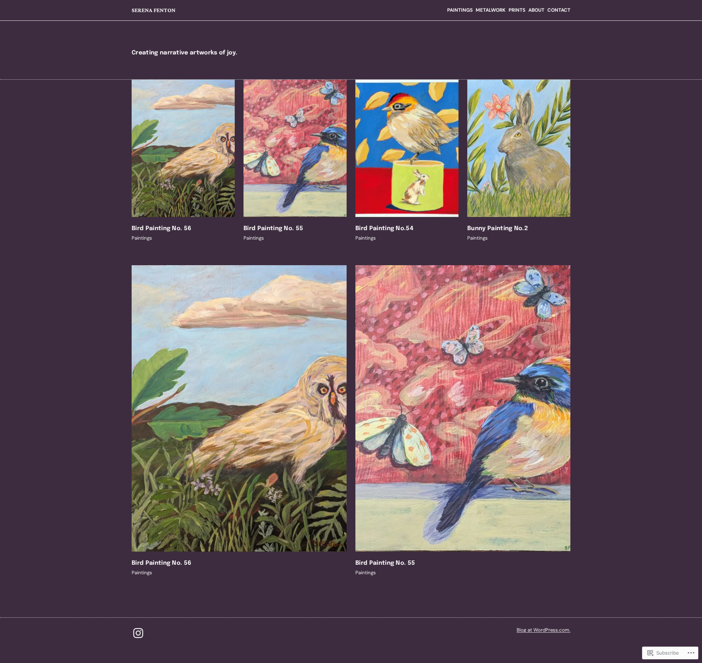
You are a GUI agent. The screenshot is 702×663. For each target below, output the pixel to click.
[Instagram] (138, 633)
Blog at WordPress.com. (543, 630)
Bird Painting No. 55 (273, 229)
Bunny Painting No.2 (497, 229)
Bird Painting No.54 (384, 229)
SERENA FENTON (154, 10)
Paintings (142, 238)
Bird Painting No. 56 (161, 229)
